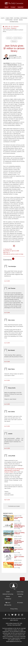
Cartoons (15, 26)
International (14, 21)
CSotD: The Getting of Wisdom (19, 533)
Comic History (6, 28)
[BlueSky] (12, 615)
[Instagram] (22, 615)
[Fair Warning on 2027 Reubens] (8, 565)
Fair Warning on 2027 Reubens (18, 565)
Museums (13, 28)
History (15, 20)
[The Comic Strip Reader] (8, 518)
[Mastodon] (15, 615)
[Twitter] (9, 615)
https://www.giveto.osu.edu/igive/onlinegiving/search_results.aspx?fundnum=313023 (14, 470)
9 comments (18, 58)
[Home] (3, 26)
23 (11, 26)
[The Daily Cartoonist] (14, 3)
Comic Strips (9, 18)
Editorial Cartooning (20, 18)
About (6, 7)
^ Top (22, 579)
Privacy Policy (14, 608)
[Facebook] (6, 615)
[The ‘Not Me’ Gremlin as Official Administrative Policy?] (8, 541)
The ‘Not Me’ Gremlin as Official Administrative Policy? (19, 542)
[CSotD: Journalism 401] (8, 557)
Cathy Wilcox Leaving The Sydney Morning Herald (19, 526)
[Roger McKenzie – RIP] (8, 550)
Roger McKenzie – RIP (18, 550)
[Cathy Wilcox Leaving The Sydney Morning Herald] (8, 526)
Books (21, 20)
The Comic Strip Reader (18, 518)
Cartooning (9, 20)
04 (9, 26)
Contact (13, 7)
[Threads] (19, 615)
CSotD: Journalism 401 (19, 557)
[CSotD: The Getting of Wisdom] (8, 533)
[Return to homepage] (14, 587)
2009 (6, 26)
